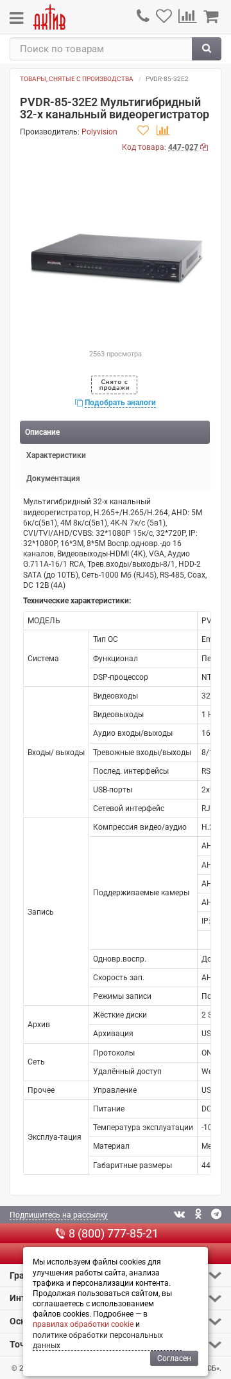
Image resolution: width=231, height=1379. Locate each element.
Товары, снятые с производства (76, 78)
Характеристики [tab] (56, 455)
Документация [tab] (53, 478)
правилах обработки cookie (83, 1324)
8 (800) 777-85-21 (113, 1233)
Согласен (174, 1358)
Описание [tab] (42, 432)
